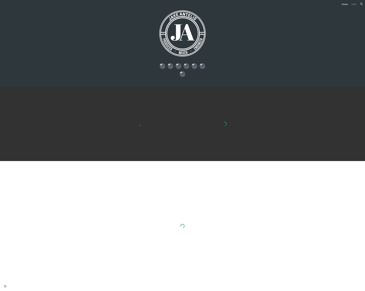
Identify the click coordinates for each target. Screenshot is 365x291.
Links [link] (353, 4)
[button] (361, 4)
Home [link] (345, 4)
